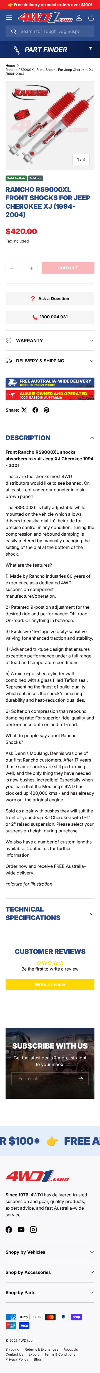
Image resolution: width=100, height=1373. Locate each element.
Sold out (68, 267)
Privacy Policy (17, 1359)
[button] (91, 18)
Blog (37, 1359)
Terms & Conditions (59, 1354)
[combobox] (50, 31)
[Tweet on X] (24, 409)
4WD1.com (27, 1340)
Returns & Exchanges (41, 1349)
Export (34, 1354)
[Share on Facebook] (35, 409)
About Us (71, 1349)
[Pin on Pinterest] (46, 409)
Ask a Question (53, 298)
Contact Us (14, 1354)
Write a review (50, 984)
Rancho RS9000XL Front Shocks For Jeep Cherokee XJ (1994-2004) (49, 72)
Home (10, 65)
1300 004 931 (54, 316)
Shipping (12, 1349)
